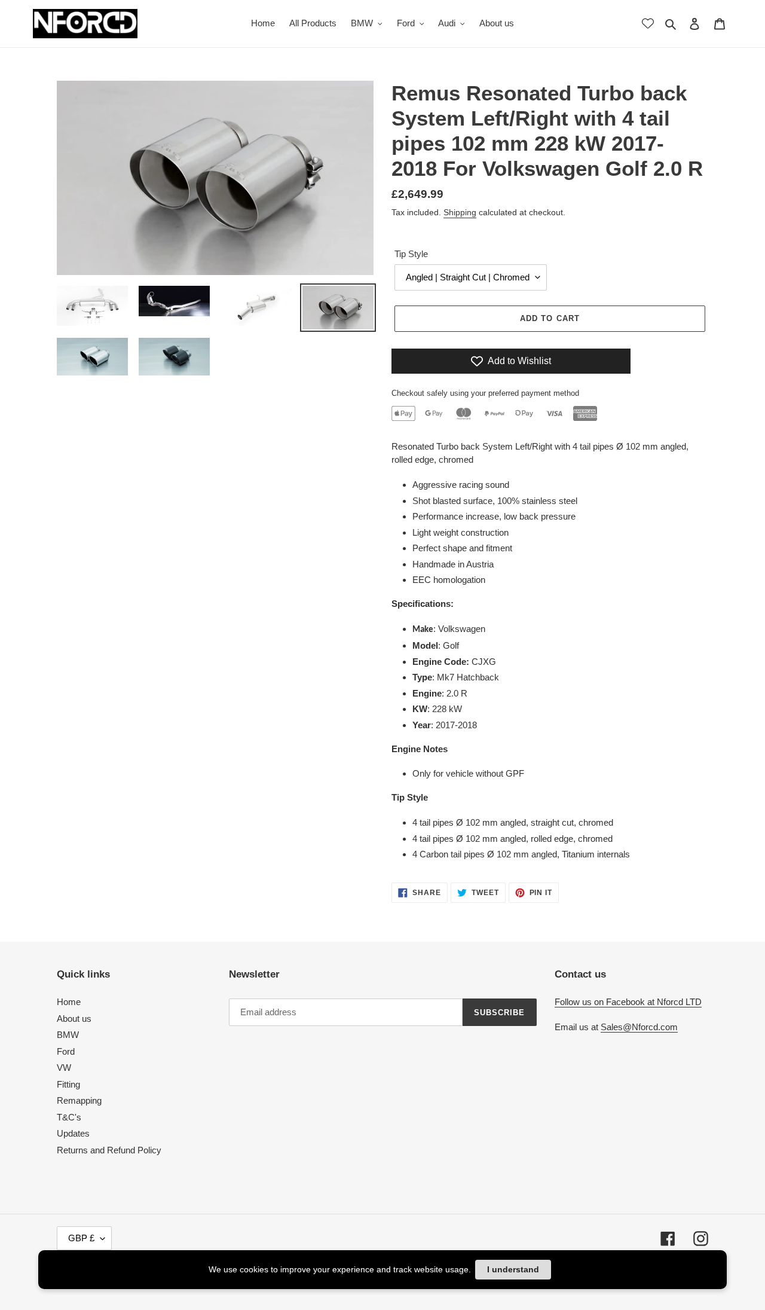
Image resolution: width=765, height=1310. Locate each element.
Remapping (79, 1100)
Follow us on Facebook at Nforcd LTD (628, 1002)
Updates (73, 1133)
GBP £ (81, 1238)
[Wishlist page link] (648, 23)
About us (74, 1018)
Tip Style (411, 254)
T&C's (69, 1117)
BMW (68, 1035)
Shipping (459, 212)
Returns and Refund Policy (109, 1150)
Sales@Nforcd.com (639, 1027)
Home (69, 1002)
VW (64, 1067)
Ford (66, 1051)
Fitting (68, 1084)
